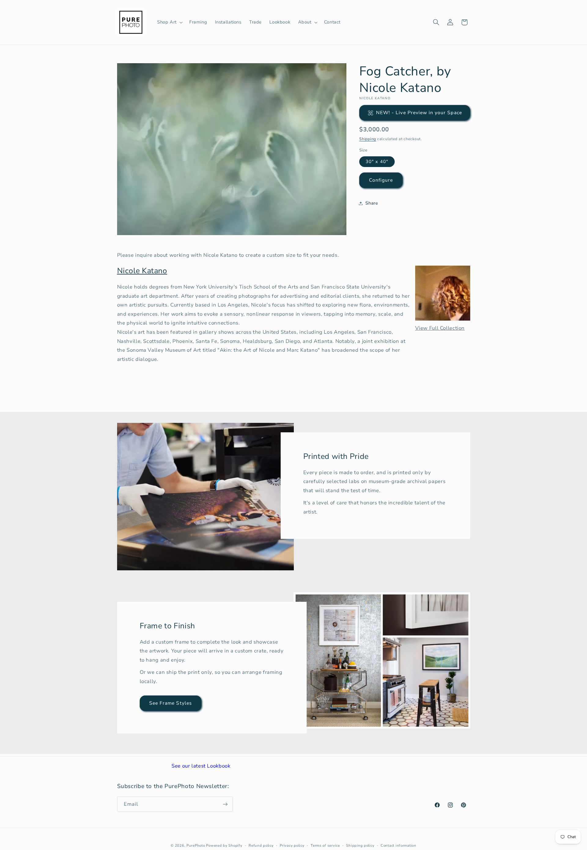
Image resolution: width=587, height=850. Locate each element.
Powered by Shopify (224, 845)
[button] (169, 22)
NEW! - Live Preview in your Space (419, 112)
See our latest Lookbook (201, 765)
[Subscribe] (225, 804)
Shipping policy (360, 845)
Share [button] (371, 203)
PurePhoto (195, 845)
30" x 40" (377, 161)
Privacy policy (292, 845)
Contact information (398, 845)
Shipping (367, 138)
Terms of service (325, 845)
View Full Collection (440, 328)
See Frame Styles (170, 703)
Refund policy (261, 845)
